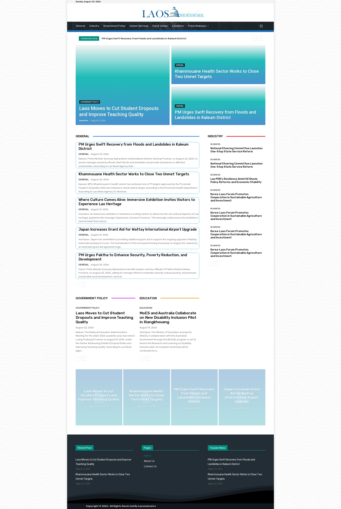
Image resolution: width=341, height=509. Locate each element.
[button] (261, 26)
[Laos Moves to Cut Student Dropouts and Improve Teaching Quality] (123, 85)
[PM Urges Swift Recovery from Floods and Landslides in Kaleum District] (218, 105)
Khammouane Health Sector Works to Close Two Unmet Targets (134, 174)
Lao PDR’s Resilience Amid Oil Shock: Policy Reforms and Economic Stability (236, 180)
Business (215, 144)
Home (147, 455)
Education (146, 308)
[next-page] (83, 284)
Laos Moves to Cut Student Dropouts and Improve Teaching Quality (104, 317)
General (180, 65)
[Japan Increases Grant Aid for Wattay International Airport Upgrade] (242, 397)
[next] (260, 38)
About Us (149, 461)
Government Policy (89, 102)
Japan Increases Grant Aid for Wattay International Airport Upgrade (145, 38)
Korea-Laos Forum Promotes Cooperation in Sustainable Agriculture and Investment (236, 197)
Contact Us (150, 466)
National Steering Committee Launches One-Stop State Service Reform (236, 150)
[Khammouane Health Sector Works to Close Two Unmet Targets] (218, 64)
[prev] (254, 38)
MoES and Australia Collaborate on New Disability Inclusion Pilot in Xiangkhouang (168, 317)
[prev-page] (78, 284)
